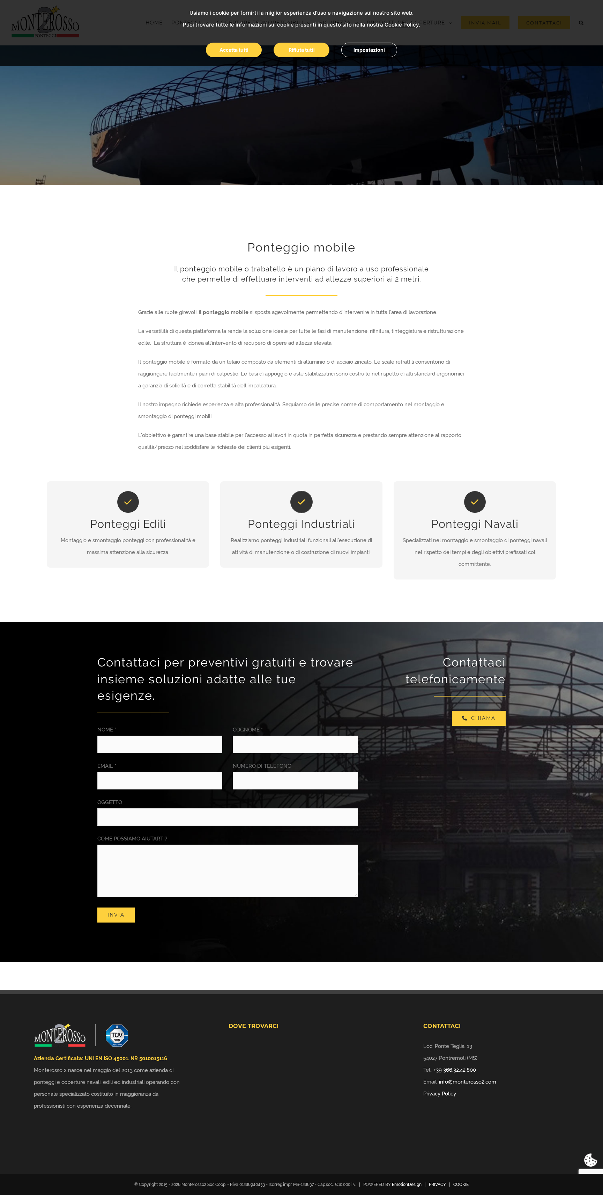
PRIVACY (437, 1184)
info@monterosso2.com (467, 1082)
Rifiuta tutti (302, 50)
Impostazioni (369, 50)
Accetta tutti (233, 50)
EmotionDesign (407, 1184)
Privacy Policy (439, 1094)
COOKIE (461, 1184)
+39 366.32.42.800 (455, 1070)
